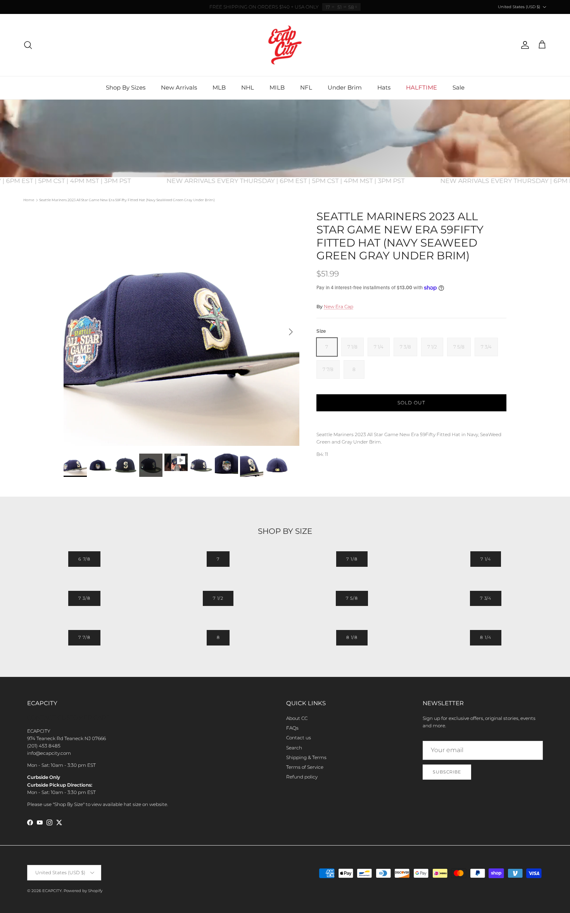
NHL (247, 87)
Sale (459, 87)
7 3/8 (84, 598)
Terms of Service (304, 767)
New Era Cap (338, 306)
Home (28, 200)
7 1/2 (218, 598)
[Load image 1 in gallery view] (181, 328)
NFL (306, 87)
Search (294, 748)
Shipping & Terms (306, 757)
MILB (277, 87)
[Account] (523, 45)
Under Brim (345, 87)
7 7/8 (84, 637)
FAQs (292, 728)
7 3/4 (485, 598)
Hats (383, 87)
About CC (296, 718)
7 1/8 (351, 559)
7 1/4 (485, 559)
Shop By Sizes (125, 87)
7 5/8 (352, 598)
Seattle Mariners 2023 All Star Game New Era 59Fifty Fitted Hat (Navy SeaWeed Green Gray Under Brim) (127, 200)
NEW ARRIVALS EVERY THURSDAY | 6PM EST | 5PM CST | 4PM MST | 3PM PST (300, 181)
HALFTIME (421, 87)
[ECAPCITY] (285, 45)
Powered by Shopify (83, 890)
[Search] (28, 45)
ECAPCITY (52, 890)
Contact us (298, 737)
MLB (219, 87)
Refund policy (302, 777)
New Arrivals (179, 87)
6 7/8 (84, 559)
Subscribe (447, 772)
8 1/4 (485, 637)
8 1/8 (352, 637)
